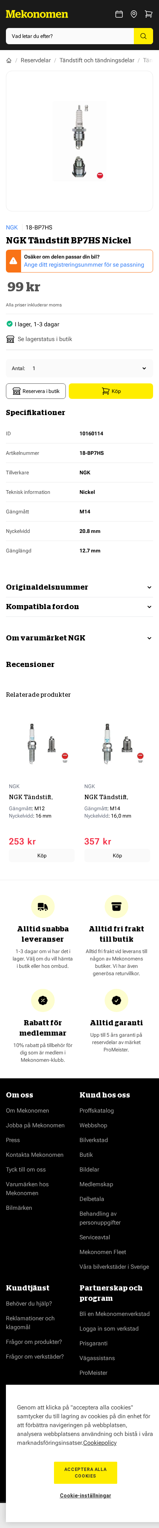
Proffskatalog (97, 1110)
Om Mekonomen (27, 1110)
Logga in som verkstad (109, 1328)
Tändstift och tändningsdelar (97, 60)
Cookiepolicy (99, 1442)
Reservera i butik (41, 391)
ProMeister (93, 1372)
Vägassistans (97, 1358)
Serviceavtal (95, 1237)
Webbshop (93, 1125)
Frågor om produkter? (34, 1341)
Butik (86, 1154)
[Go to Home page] (37, 14)
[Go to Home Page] (9, 60)
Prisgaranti (94, 1343)
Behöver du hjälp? (29, 1303)
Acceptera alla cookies (85, 1473)
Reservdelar (36, 60)
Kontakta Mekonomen (35, 1154)
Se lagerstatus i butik (45, 339)
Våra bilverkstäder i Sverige (114, 1266)
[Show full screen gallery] (79, 141)
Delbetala (92, 1198)
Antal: (18, 368)
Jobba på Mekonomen (35, 1125)
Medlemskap (96, 1184)
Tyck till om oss (26, 1169)
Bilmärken (19, 1207)
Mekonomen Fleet (103, 1251)
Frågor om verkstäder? (35, 1356)
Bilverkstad (94, 1140)
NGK (12, 227)
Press (13, 1140)
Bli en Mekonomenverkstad (115, 1313)
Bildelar (89, 1169)
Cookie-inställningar (85, 1496)
